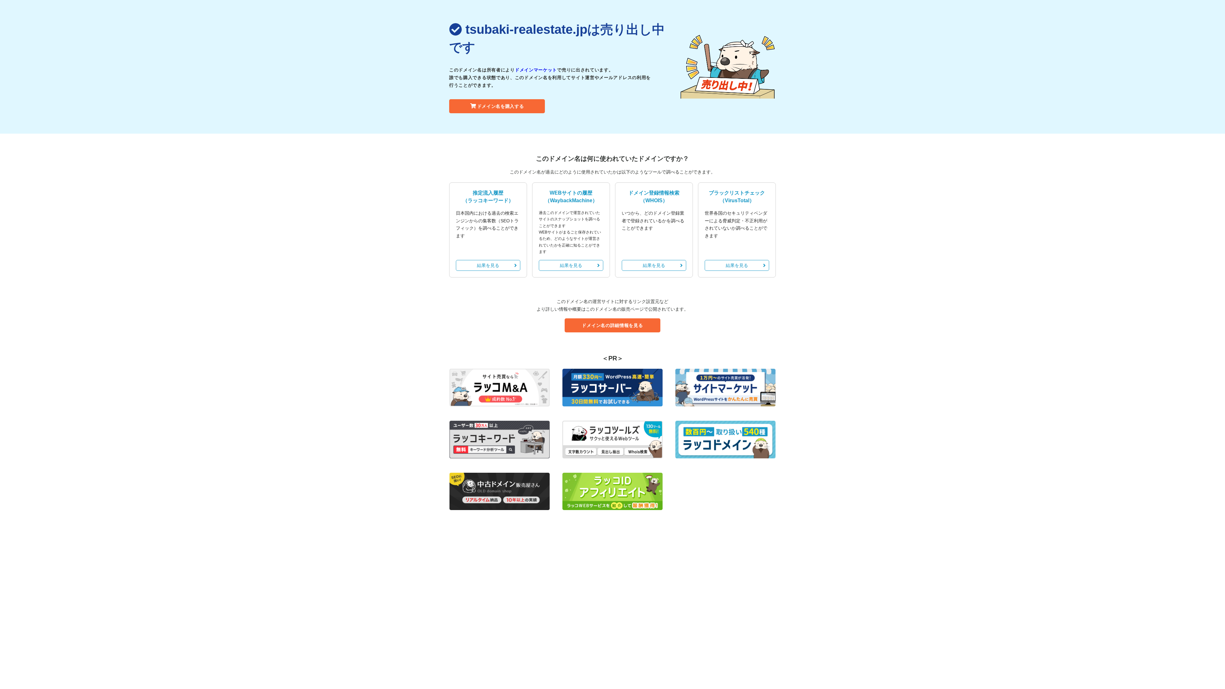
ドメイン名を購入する (500, 106)
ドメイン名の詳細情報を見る (612, 325)
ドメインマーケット (536, 69)
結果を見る (488, 265)
